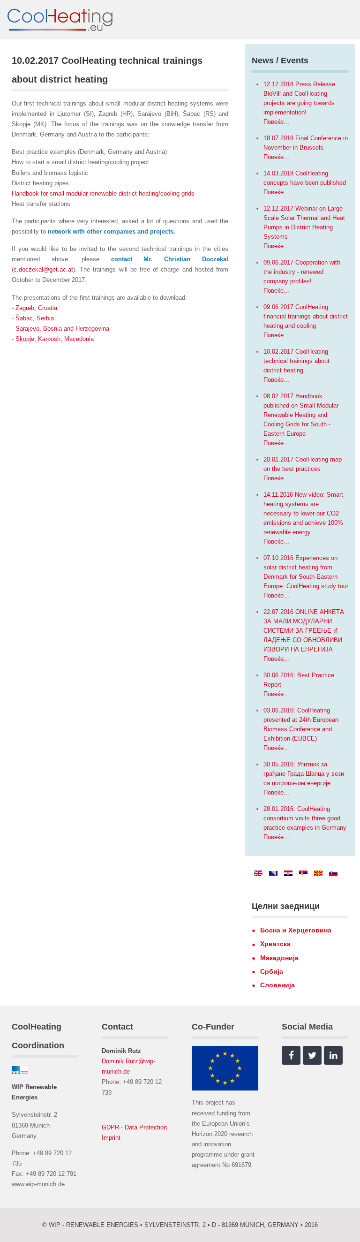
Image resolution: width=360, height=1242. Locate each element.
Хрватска (275, 943)
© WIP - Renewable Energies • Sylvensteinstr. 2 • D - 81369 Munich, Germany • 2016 (180, 1224)
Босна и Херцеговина (295, 930)
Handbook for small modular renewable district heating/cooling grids (103, 193)
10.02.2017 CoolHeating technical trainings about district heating (296, 361)
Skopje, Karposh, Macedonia (54, 338)
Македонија (279, 958)
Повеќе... (276, 121)
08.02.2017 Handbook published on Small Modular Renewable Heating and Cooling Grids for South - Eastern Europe (300, 415)
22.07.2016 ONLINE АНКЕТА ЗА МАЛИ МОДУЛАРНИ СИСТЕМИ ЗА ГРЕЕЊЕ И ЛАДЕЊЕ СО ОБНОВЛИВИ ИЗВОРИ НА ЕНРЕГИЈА (303, 630)
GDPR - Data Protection (134, 1127)
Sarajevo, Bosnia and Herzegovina (62, 328)
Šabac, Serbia (34, 318)
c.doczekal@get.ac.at (43, 269)
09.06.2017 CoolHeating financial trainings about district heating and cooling (305, 316)
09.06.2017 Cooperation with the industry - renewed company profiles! (301, 272)
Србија (271, 971)
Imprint (111, 1137)
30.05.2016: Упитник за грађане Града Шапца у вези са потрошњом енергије (303, 774)
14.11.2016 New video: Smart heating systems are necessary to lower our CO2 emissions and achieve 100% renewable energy (303, 513)
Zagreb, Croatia (36, 307)
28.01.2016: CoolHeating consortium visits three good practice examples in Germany (304, 818)
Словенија (277, 985)
